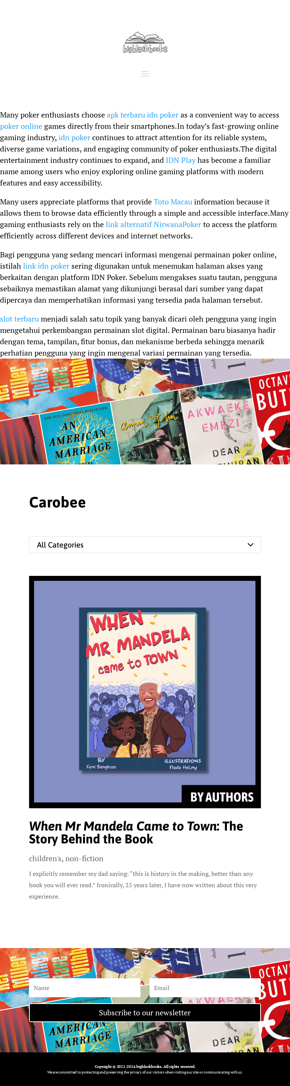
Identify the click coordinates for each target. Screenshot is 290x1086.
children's (45, 858)
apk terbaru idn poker (143, 115)
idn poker (74, 137)
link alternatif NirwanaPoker (153, 224)
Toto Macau (173, 201)
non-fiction (84, 858)
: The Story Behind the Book (136, 832)
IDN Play (181, 160)
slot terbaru (19, 319)
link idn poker (46, 266)
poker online (21, 126)
